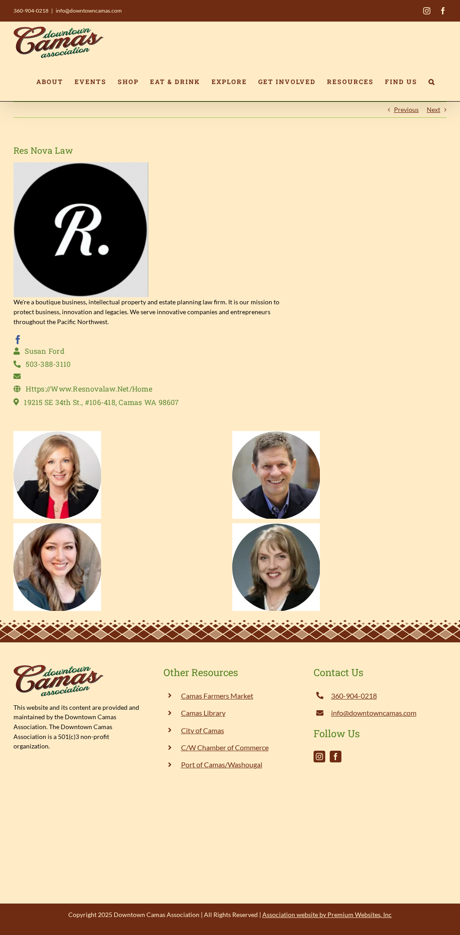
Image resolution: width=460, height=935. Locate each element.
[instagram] (319, 756)
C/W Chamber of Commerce (225, 747)
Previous (406, 109)
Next (433, 109)
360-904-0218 (31, 10)
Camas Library (203, 712)
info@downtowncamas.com (89, 10)
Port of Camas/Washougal (221, 764)
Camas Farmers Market (217, 695)
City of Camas (202, 730)
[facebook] (17, 339)
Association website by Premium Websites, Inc (327, 914)
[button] (432, 81)
